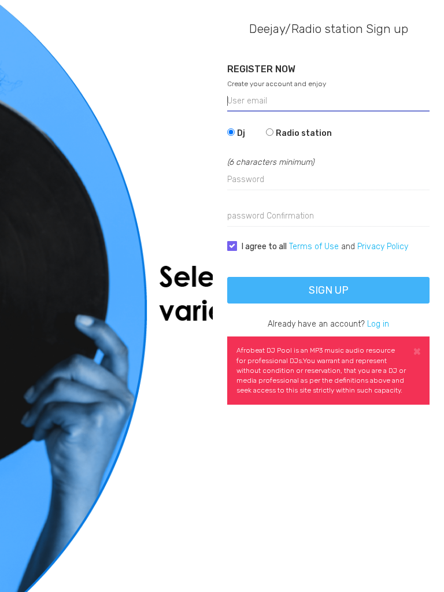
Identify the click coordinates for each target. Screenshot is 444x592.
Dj (241, 133)
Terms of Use (314, 246)
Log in (378, 324)
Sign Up (329, 290)
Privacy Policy (382, 246)
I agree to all (264, 246)
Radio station (304, 133)
